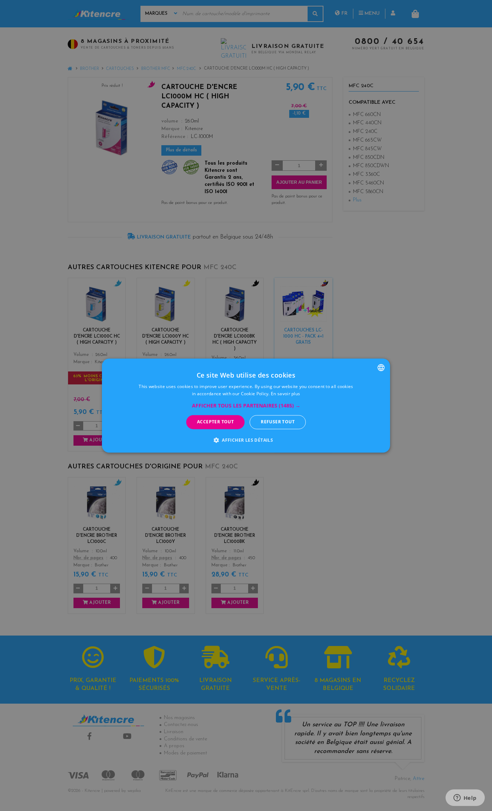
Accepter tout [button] (215, 422)
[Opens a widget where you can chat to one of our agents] (465, 798)
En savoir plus (285, 394)
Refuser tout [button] (278, 422)
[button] (246, 406)
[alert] (246, 405)
